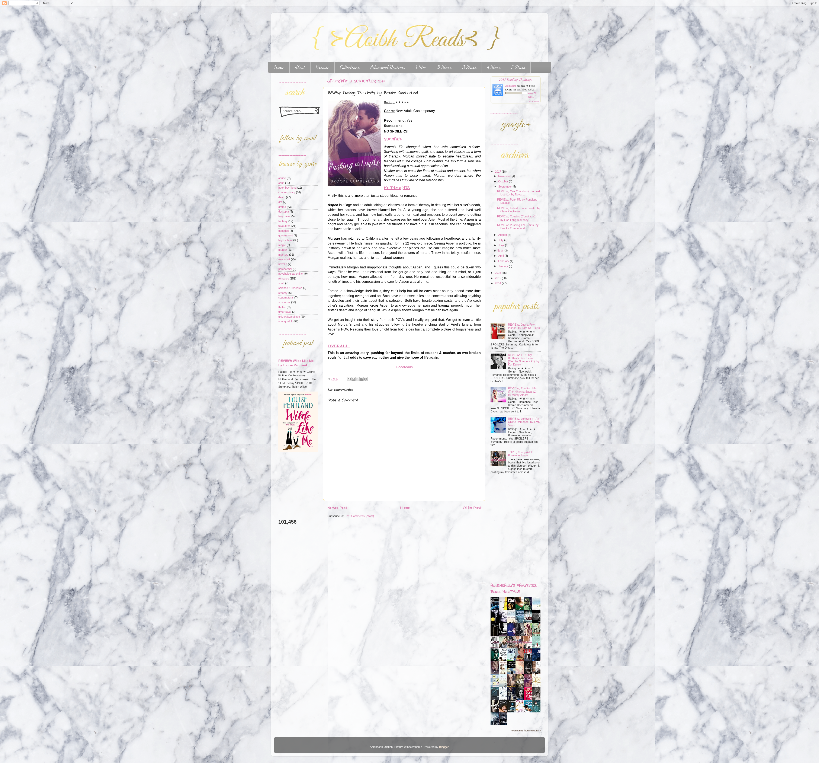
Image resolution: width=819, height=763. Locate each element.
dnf (280, 202)
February (504, 261)
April (501, 255)
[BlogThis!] (353, 379)
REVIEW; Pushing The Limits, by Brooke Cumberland (518, 227)
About (300, 67)
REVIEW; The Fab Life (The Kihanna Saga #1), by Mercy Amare (522, 391)
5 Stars (518, 67)
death (281, 197)
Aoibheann (510, 85)
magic (282, 245)
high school (285, 240)
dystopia (283, 211)
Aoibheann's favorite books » (526, 730)
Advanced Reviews (387, 67)
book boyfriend (287, 187)
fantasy (283, 221)
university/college (289, 316)
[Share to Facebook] (361, 379)
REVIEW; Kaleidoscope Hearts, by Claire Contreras (518, 210)
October (503, 181)
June (501, 245)
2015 (498, 278)
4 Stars (494, 67)
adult (281, 183)
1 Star (421, 67)
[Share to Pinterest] (365, 379)
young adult (285, 321)
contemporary (286, 192)
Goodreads (404, 367)
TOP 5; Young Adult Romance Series (520, 454)
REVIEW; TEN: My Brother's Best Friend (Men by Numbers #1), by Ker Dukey (523, 360)
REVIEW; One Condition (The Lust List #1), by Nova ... (518, 193)
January (503, 266)
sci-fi (281, 283)
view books (534, 101)
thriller (282, 307)
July (501, 240)
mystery (283, 254)
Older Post (472, 508)
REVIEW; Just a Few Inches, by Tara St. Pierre (524, 326)
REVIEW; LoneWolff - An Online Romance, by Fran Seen (524, 422)
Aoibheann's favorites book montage (514, 589)
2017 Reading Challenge (515, 79)
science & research (290, 288)
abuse (282, 178)
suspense (284, 302)
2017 (498, 171)
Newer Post (337, 508)
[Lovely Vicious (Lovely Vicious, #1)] (496, 660)
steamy (283, 292)
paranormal (285, 269)
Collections (350, 67)
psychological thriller (290, 273)
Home (279, 67)
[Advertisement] (291, 485)
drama (282, 206)
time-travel (284, 311)
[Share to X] (357, 379)
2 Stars (444, 67)
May (501, 250)
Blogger (443, 747)
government (285, 235)
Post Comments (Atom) (359, 516)
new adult (284, 259)
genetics (283, 230)
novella (282, 264)
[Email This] (349, 379)
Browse (322, 67)
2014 (498, 283)
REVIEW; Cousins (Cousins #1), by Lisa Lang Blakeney (517, 218)
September (505, 186)
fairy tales (284, 216)
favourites (284, 225)
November (505, 176)
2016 (498, 272)
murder (282, 249)
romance (283, 278)
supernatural (285, 297)
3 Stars (469, 67)
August (503, 234)
